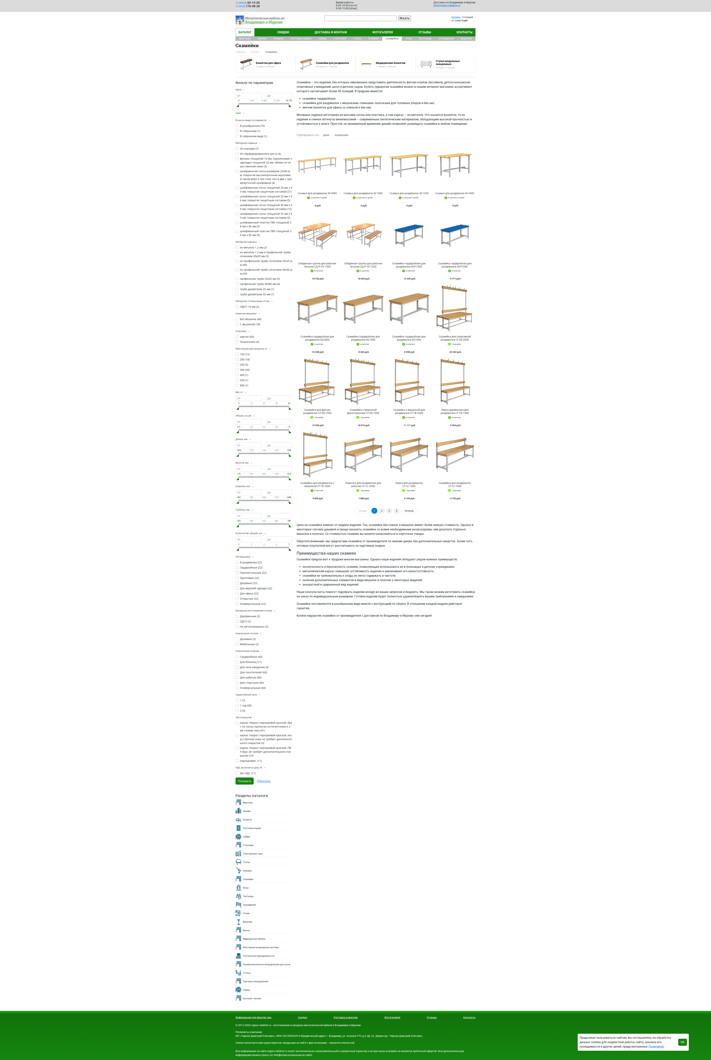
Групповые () (249, 578)
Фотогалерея (382, 32)
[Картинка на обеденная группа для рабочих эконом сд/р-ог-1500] (317, 235)
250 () (244, 364)
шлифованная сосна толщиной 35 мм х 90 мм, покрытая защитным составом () (266, 215)
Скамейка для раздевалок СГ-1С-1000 (455, 484)
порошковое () (251, 761)
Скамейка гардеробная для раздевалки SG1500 (363, 338)
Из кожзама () (249, 148)
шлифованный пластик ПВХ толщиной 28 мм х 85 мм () (265, 224)
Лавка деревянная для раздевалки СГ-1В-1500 (455, 411)
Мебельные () (249, 644)
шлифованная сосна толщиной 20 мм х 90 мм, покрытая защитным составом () (266, 189)
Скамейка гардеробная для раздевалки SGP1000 (455, 265)
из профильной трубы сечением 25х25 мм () (266, 263)
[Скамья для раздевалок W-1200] (409, 165)
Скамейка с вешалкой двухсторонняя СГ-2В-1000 (363, 411)
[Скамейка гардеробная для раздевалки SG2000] (317, 308)
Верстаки (245, 38)
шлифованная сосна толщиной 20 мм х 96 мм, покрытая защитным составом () (266, 198)
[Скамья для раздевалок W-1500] (363, 165)
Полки (246, 913)
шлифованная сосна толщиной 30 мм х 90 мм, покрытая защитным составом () (266, 207)
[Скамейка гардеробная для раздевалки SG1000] (409, 308)
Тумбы (246, 990)
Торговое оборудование (255, 981)
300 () (245, 370)
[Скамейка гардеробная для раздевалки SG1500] (363, 308)
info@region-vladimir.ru (446, 5)
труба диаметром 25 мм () (257, 289)
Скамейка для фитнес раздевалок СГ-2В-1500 (317, 411)
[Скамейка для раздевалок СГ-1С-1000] (454, 455)
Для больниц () (251, 662)
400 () (244, 375)
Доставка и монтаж (331, 32)
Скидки (283, 32)
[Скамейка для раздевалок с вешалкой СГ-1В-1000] (317, 455)
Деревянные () (250, 616)
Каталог (245, 32)
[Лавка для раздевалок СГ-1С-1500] (409, 455)
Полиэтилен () (249, 342)
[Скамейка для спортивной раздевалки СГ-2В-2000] (454, 308)
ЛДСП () (245, 621)
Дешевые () (248, 583)
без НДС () (248, 773)
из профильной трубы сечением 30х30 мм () (266, 271)
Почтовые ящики (301, 38)
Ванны (246, 930)
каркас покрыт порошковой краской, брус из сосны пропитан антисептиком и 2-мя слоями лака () (266, 726)
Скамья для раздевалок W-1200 (409, 193)
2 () (242, 710)
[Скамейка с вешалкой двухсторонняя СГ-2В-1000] (363, 382)
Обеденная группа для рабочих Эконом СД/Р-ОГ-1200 (363, 265)
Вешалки (466, 38)
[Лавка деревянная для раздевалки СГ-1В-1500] (454, 382)
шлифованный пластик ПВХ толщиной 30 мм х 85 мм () (265, 233)
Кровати (278, 38)
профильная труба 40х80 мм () (260, 284)
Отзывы (424, 32)
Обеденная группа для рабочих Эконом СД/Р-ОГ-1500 (317, 265)
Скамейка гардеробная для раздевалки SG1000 (409, 338)
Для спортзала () (252, 682)
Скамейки (392, 38)
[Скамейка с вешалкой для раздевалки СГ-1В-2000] (409, 382)
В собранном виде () (253, 136)
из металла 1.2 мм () (253, 247)
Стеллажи (340, 38)
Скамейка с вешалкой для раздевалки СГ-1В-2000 (409, 411)
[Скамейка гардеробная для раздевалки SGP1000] (454, 235)
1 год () (245, 705)
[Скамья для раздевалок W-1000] (454, 165)
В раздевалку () (251, 562)
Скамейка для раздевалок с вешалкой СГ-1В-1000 (317, 484)
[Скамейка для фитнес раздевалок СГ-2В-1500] (317, 382)
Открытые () (249, 598)
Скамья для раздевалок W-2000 (317, 193)
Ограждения (446, 38)
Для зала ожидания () (254, 667)
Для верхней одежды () (256, 588)
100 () (245, 354)
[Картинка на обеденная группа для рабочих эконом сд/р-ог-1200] (363, 235)
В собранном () (250, 131)
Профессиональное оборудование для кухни (266, 964)
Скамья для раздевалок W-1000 (454, 193)
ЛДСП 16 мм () (249, 306)
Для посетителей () (253, 672)
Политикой (656, 1046)
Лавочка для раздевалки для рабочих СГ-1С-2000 (363, 484)
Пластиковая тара (253, 853)
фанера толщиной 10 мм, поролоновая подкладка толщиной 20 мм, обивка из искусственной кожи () (266, 162)
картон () (247, 336)
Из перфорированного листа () (260, 154)
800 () (244, 385)
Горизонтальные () (253, 572)
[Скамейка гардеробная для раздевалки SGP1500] (409, 235)
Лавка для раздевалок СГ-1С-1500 (409, 484)
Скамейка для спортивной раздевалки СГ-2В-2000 (455, 338)
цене (326, 135)
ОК (683, 1042)
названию (341, 135)
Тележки (373, 38)
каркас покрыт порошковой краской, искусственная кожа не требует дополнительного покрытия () (266, 739)
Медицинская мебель (254, 939)
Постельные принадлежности (258, 956)
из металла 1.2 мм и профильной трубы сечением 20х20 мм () (265, 254)
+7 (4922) (248, 2)
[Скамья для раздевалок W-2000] (317, 165)
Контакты (465, 32)
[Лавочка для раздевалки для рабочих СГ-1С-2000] (363, 455)
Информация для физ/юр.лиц (253, 1017)
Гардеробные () (251, 567)
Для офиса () (249, 593)
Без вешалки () (250, 319)
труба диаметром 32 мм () (257, 294)
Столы (357, 38)
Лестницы (425, 38)
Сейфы (322, 38)
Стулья (247, 973)
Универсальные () (253, 604)
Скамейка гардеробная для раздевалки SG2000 (317, 338)
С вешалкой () (250, 324)
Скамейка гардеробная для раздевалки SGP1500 (409, 265)
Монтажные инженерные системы (261, 947)
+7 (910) (248, 6)
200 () (245, 359)
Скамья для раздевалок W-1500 (363, 193)
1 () (242, 700)
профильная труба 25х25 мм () (260, 278)
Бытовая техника (252, 998)
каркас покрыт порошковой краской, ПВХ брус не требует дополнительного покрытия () (265, 751)
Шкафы (262, 38)
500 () (244, 380)
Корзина (455, 17)
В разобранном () (252, 126)
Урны (408, 38)
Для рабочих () (250, 677)
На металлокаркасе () (254, 626)
